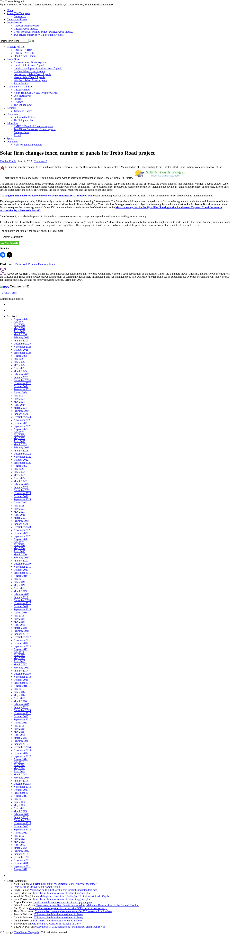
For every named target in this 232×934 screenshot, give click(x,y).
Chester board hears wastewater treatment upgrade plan (61, 893)
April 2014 (19, 771)
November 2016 (22, 676)
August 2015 (21, 722)
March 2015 (20, 737)
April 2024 (19, 404)
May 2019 (19, 585)
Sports (10, 138)
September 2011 (22, 866)
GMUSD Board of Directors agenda (33, 126)
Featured (53, 264)
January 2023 (21, 450)
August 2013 (21, 795)
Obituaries (12, 141)
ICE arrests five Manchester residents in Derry (58, 914)
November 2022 (22, 456)
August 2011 (20, 869)
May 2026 (19, 328)
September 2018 (22, 609)
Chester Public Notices (26, 28)
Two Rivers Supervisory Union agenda (35, 129)
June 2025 (19, 361)
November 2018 (22, 603)
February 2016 (21, 704)
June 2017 (19, 655)
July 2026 (19, 322)
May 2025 (19, 365)
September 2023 (22, 426)
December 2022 (22, 453)
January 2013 (21, 817)
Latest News (13, 59)
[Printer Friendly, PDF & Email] (9, 243)
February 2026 (21, 337)
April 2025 (19, 368)
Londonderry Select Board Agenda (32, 74)
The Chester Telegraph (26, 932)
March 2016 (20, 701)
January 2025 (21, 377)
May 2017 (19, 658)
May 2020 (19, 548)
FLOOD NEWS (16, 46)
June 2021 (19, 508)
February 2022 (21, 484)
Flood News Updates (25, 56)
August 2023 (21, 429)
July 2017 (19, 652)
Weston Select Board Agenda (29, 77)
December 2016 (22, 673)
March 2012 (20, 847)
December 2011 (22, 857)
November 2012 (22, 823)
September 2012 (22, 829)
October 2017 (21, 643)
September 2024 (22, 389)
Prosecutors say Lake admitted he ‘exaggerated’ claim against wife (69, 926)
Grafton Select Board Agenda (29, 71)
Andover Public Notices (26, 25)
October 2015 (21, 716)
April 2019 (19, 588)
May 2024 (19, 401)
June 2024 (19, 398)
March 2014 (20, 774)
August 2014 (21, 759)
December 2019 (22, 563)
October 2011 (21, 863)
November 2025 (22, 346)
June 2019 (19, 582)
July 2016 (19, 688)
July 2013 (19, 798)
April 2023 (19, 441)
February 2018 (21, 630)
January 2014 (21, 780)
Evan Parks (20, 886)
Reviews (18, 101)
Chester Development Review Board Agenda (38, 68)
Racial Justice (21, 83)
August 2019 (21, 575)
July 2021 (19, 505)
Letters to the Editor (24, 117)
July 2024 (19, 395)
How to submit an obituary (28, 144)
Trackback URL (8, 293)
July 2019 (19, 578)
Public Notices (14, 22)
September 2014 (22, 756)
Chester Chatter (22, 89)
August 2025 (21, 355)
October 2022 (21, 459)
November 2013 (22, 786)
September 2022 (22, 462)
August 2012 (21, 832)
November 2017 (22, 640)
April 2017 (19, 661)
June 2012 (19, 838)
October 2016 (21, 679)
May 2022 (19, 475)
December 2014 (22, 747)
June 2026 (19, 325)
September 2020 (22, 536)
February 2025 (21, 374)
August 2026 (21, 319)
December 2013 (22, 783)
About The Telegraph (18, 13)
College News (21, 132)
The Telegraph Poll (24, 120)
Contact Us (20, 16)
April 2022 (19, 478)
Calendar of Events (17, 19)
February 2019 (21, 594)
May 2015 (19, 731)
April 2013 (19, 808)
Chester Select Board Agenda (29, 65)
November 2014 (22, 750)
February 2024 (21, 410)
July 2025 (19, 358)
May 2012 (19, 841)
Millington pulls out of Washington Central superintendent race (63, 883)
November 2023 (22, 420)
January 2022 (21, 487)
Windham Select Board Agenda (30, 80)
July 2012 (19, 835)
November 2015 (22, 713)
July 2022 (19, 468)
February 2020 (21, 557)
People (17, 98)
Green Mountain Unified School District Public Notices (43, 31)
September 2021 (22, 499)
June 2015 (19, 728)
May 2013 (19, 805)
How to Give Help (24, 52)
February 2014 (21, 777)
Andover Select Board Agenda (30, 62)
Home (10, 10)
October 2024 (21, 386)
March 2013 (20, 811)
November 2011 (22, 860)
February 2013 (21, 814)
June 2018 (19, 618)
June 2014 (19, 765)
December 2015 (22, 710)
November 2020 (22, 530)
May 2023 (19, 438)
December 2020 (22, 526)
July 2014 (19, 762)
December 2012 (22, 820)
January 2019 (21, 597)
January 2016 (21, 707)
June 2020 (19, 545)
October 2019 (21, 569)
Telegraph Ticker (23, 111)
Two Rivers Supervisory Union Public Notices (39, 34)
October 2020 (21, 533)
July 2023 (19, 432)
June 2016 (19, 692)
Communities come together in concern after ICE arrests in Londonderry (68, 908)
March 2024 (20, 407)
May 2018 (19, 621)
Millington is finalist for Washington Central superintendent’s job (74, 896)
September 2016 (22, 682)
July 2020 (19, 542)
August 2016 (21, 685)
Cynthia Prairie (8, 161)
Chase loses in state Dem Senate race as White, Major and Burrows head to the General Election (87, 905)
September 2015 (22, 719)
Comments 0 (40, 161)
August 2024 (21, 392)
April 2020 (19, 551)
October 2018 (21, 606)
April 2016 (19, 698)
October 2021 (21, 496)
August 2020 (21, 539)
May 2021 (19, 511)
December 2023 (22, 416)
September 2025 (22, 352)
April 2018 (19, 624)
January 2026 (21, 340)
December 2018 (22, 600)
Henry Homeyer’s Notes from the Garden (36, 92)
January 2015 (21, 743)
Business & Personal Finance (31, 264)
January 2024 (21, 413)
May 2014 (19, 768)
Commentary (14, 114)
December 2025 (22, 343)
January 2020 (21, 560)
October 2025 (21, 349)
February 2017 (21, 667)
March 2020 (20, 554)
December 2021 (22, 490)
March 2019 (20, 591)
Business (11, 107)
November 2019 (22, 566)
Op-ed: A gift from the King (45, 886)
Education (12, 123)
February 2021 (21, 520)
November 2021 (22, 493)
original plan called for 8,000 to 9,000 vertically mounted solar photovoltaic (48, 195)
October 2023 (21, 423)
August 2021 (21, 502)
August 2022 (21, 465)
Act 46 (17, 135)
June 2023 (19, 435)
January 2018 (21, 633)
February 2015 (21, 740)
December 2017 (22, 637)
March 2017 (20, 664)
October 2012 (21, 826)
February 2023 (21, 447)
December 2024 (22, 380)
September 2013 (22, 792)
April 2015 (19, 734)
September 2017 (22, 646)
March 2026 (20, 334)
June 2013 (19, 802)
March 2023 (20, 444)
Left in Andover (22, 95)
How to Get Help (23, 49)
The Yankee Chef (23, 104)
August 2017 (21, 649)
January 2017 (21, 670)
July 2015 (19, 725)
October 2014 (21, 753)
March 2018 (20, 627)
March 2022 (20, 481)
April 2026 (19, 331)
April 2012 (19, 844)
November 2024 (22, 383)
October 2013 (21, 789)
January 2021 (21, 523)
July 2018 (19, 615)
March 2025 (20, 371)
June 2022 (19, 471)
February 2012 (21, 850)
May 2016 (19, 695)
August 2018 (21, 612)
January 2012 (21, 854)
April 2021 (19, 514)
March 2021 (20, 517)
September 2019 (22, 572)
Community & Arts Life (19, 86)
